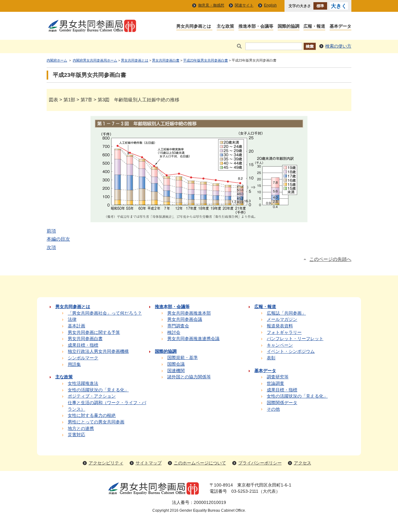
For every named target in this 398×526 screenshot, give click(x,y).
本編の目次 (58, 239)
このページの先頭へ (330, 259)
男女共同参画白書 (165, 60)
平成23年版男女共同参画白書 (205, 60)
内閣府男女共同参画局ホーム (95, 60)
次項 (51, 247)
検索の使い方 (338, 46)
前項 (51, 230)
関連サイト (244, 5)
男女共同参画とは (134, 60)
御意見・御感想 (211, 5)
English (270, 5)
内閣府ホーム (57, 60)
